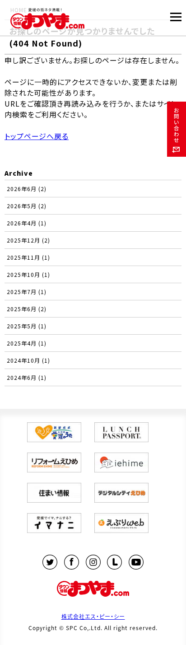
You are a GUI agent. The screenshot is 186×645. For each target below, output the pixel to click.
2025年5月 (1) (26, 326)
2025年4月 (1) (26, 343)
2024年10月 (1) (28, 360)
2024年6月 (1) (26, 377)
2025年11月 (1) (28, 257)
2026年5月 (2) (26, 206)
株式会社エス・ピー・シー (93, 616)
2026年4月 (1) (26, 223)
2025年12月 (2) (28, 240)
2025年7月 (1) (26, 291)
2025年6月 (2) (26, 309)
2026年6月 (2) (26, 188)
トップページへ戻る (37, 136)
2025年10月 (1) (28, 274)
